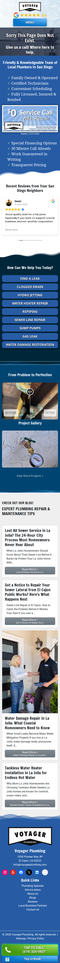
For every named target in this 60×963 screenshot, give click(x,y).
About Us (32, 893)
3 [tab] (32, 470)
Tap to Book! (33, 959)
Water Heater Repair (30, 303)
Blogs (32, 897)
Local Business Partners (32, 905)
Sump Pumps (30, 328)
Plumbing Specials (33, 885)
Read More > (30, 570)
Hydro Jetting (30, 295)
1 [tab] (22, 470)
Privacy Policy (36, 938)
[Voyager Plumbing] (30, 6)
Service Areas (33, 889)
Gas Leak (30, 336)
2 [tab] (27, 470)
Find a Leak (30, 279)
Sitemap (21, 938)
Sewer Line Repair (30, 320)
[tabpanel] (30, 449)
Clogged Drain (30, 287)
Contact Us (32, 909)
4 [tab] (37, 470)
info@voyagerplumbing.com (30, 864)
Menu (30, 22)
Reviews (33, 901)
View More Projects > (30, 476)
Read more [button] (11, 229)
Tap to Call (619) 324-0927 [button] (33, 950)
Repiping (30, 312)
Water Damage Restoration (30, 345)
